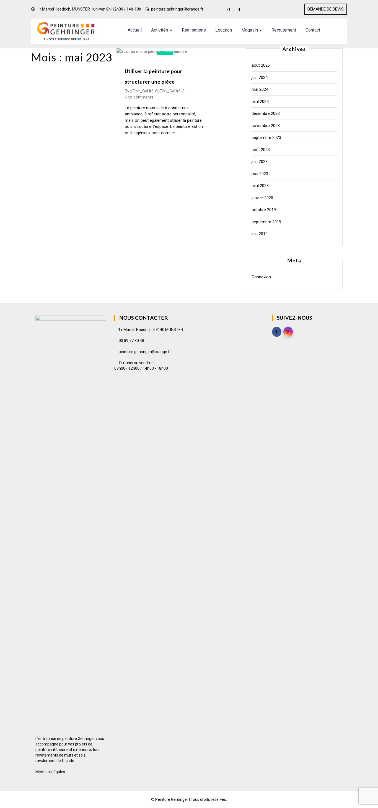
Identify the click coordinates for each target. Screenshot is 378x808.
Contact (312, 30)
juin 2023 (260, 161)
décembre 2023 (266, 113)
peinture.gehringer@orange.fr (177, 9)
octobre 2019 (264, 209)
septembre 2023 (266, 137)
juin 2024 (260, 77)
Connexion (261, 276)
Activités (159, 30)
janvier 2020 (262, 197)
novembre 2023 (266, 125)
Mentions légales (50, 772)
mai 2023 (260, 173)
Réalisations (194, 30)
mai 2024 (260, 89)
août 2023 (261, 149)
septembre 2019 (266, 221)
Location (223, 30)
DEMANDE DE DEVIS (325, 9)
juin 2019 (260, 233)
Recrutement (283, 30)
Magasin (249, 30)
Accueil (135, 30)
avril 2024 (260, 101)
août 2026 (261, 65)
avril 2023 (260, 185)
